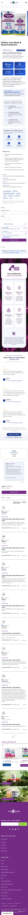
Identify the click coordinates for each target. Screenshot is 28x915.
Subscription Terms (7, 237)
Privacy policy (10, 903)
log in (17, 252)
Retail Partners (4, 866)
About (2, 878)
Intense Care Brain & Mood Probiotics (13, 7)
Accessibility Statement (6, 898)
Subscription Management (7, 884)
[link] (10, 753)
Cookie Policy (4, 895)
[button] (2, 2)
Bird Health (3, 848)
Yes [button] (12, 527)
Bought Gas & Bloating (17, 380)
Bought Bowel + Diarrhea (18, 422)
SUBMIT (23, 824)
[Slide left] (11, 38)
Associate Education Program (7, 872)
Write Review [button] (14, 492)
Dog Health (3, 842)
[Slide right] (16, 38)
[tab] (16, 502)
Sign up (13, 252)
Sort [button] (3, 497)
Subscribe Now (14, 240)
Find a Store (3, 875)
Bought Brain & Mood (17, 401)
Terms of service (17, 903)
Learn (2, 863)
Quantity (2, 216)
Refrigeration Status (5, 210)
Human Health (4, 839)
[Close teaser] (13, 911)
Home (2, 7)
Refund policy (3, 903)
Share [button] (18, 527)
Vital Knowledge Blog (6, 881)
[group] (14, 486)
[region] (14, 470)
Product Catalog (4, 869)
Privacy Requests (5, 892)
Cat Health (3, 845)
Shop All (3, 860)
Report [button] (15, 527)
